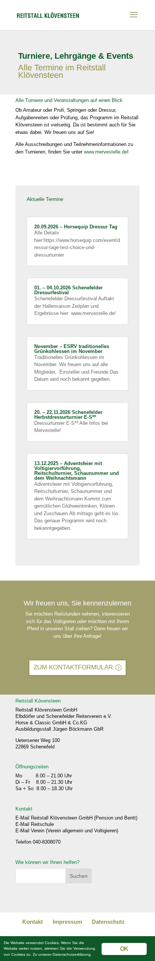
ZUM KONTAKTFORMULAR (73, 667)
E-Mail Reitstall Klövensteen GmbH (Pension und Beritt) (76, 818)
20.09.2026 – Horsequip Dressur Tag (75, 227)
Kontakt (32, 921)
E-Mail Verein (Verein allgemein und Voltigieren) (66, 830)
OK (124, 949)
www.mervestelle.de (105, 152)
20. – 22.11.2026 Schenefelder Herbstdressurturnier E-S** (68, 414)
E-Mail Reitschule (34, 824)
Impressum (67, 921)
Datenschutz (108, 921)
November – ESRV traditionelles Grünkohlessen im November (71, 349)
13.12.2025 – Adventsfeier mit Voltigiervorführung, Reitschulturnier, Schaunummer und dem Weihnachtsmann (76, 471)
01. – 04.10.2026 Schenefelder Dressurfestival (68, 290)
